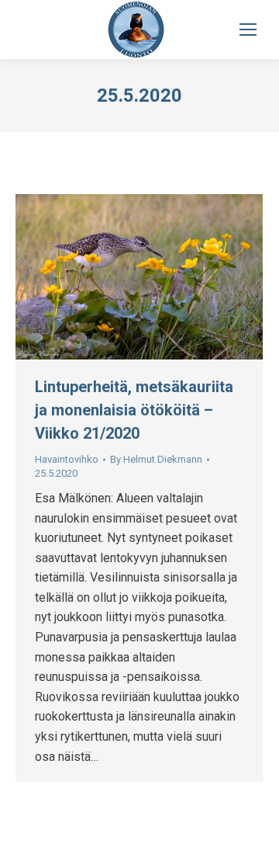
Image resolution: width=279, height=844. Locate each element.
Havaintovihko (66, 459)
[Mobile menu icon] (248, 29)
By (156, 459)
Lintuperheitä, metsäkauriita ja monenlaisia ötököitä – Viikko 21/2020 (134, 410)
